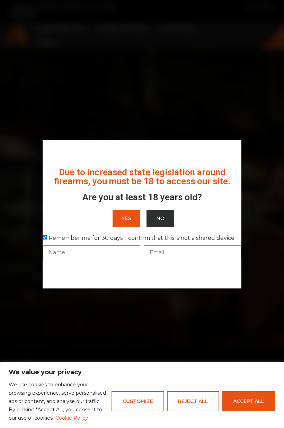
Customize (138, 401)
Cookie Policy (71, 418)
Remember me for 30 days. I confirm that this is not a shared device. (142, 237)
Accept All (248, 401)
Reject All (193, 401)
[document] (142, 214)
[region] (142, 395)
